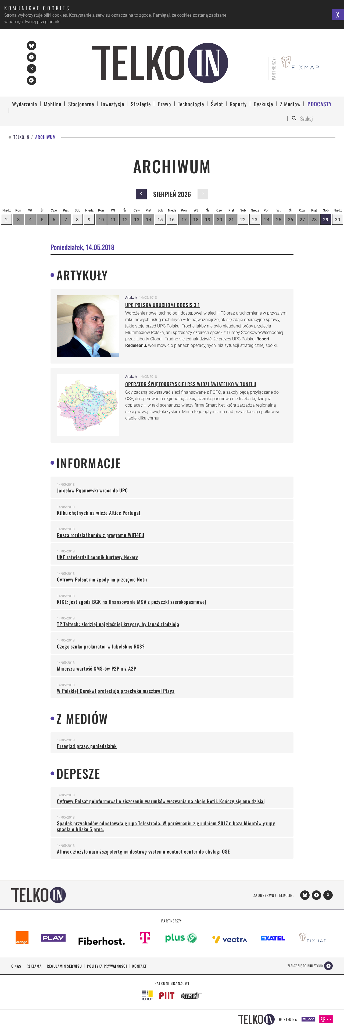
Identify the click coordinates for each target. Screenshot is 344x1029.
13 (136, 219)
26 (290, 219)
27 (302, 219)
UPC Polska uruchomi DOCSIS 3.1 (162, 304)
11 (113, 219)
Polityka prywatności (107, 966)
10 (101, 219)
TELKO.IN (21, 137)
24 (267, 219)
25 (278, 219)
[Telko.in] (160, 63)
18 (196, 219)
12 (125, 219)
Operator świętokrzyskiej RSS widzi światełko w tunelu (190, 383)
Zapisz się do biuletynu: (305, 965)
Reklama (34, 966)
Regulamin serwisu (64, 966)
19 (207, 219)
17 (184, 219)
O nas (16, 966)
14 (148, 219)
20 (219, 219)
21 (231, 219)
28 (314, 219)
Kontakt (139, 966)
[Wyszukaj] (294, 118)
